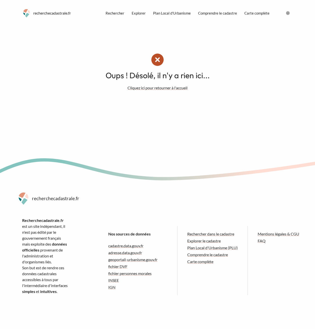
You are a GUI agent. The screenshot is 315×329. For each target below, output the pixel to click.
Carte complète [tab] (256, 13)
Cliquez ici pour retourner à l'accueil (157, 87)
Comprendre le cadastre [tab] (217, 13)
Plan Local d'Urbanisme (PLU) (212, 247)
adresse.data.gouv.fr (125, 252)
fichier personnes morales (130, 273)
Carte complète (200, 261)
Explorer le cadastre (204, 240)
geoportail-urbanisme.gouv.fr (133, 259)
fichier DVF (117, 266)
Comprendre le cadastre (207, 254)
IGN (111, 287)
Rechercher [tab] (115, 13)
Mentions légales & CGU (278, 234)
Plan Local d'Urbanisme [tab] (172, 13)
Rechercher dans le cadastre (210, 234)
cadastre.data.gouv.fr (125, 245)
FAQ (262, 240)
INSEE (113, 280)
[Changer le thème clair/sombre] (288, 13)
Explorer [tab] (139, 13)
